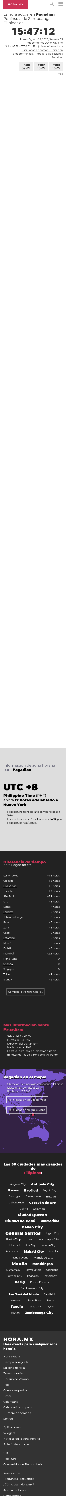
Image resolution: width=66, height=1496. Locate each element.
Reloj (6, 1384)
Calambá (39, 1208)
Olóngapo (52, 1269)
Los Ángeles (10, 875)
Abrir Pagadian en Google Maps (27, 1099)
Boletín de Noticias (16, 1444)
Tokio (56, 66)
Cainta (24, 1208)
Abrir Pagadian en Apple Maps (26, 1109)
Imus (29, 1239)
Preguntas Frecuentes (18, 1479)
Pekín (41, 66)
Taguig (17, 1307)
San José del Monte (23, 1294)
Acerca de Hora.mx (16, 1490)
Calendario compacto (18, 1407)
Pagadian (33, 1276)
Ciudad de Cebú (20, 1221)
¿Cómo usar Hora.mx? (18, 1484)
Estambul (9, 938)
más (60, 73)
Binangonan (33, 1196)
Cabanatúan (16, 1202)
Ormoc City (15, 1276)
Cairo (6, 932)
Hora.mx (16, 4)
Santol (50, 1300)
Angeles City (18, 1184)
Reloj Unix (10, 1459)
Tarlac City (34, 1306)
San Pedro (16, 1300)
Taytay (50, 1306)
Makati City (34, 1251)
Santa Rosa (34, 1300)
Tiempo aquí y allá (16, 1362)
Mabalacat (12, 1251)
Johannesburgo (13, 917)
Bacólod (31, 1190)
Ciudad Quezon (32, 1215)
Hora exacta (11, 1356)
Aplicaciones (12, 1427)
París (26, 66)
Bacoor (13, 1190)
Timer (7, 1396)
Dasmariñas (50, 1221)
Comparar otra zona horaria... (25, 991)
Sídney (7, 979)
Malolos (53, 1251)
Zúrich (7, 927)
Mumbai (8, 953)
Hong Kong (10, 958)
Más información (51, 46)
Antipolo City (42, 1184)
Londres (8, 912)
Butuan (51, 1196)
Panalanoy (50, 1276)
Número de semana (17, 1413)
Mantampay (13, 1269)
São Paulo (9, 896)
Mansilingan (42, 1264)
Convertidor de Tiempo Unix (22, 1464)
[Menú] (60, 4)
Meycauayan (33, 1269)
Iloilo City (13, 1239)
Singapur (9, 969)
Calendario (10, 1401)
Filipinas (32, 1173)
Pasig (20, 1282)
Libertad (14, 1245)
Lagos (7, 906)
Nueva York (10, 886)
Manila (19, 1263)
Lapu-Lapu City (48, 1239)
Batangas (14, 1196)
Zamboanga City (39, 1313)
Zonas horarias (13, 1373)
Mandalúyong (20, 1257)
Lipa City (30, 1245)
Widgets (9, 1433)
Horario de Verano (16, 1379)
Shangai (8, 964)
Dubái (7, 948)
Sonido (8, 1418)
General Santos (23, 1233)
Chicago (8, 880)
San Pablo (50, 1294)
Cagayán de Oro (42, 1203)
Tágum (15, 1312)
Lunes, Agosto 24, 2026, (41, 39)
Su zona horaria (14, 1368)
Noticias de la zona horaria (21, 1438)
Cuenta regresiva (15, 1390)
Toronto (8, 891)
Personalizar (11, 1473)
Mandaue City (43, 1257)
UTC (6, 901)
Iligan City (52, 1233)
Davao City (32, 1227)
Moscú (7, 943)
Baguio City (49, 1190)
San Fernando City (32, 1288)
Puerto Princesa (40, 1282)
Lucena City (48, 1245)
